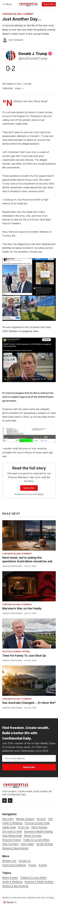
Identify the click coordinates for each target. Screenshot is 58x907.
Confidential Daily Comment (18, 14)
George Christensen (12, 566)
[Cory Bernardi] (4, 40)
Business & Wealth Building (39, 881)
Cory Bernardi (15, 40)
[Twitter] (4, 800)
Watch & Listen (10, 877)
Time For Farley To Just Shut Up (24, 655)
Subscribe (49, 4)
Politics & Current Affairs (16, 652)
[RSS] (10, 800)
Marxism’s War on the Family (22, 608)
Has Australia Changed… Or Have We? (29, 702)
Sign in (41, 494)
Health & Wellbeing (12, 881)
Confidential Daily (17, 897)
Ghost (44, 897)
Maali (51, 897)
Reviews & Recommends (15, 886)
